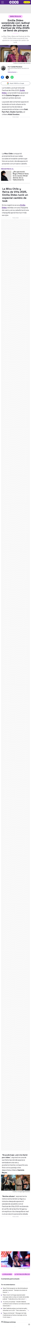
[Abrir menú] (2, 2)
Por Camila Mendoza (15, 67)
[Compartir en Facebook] (2, 77)
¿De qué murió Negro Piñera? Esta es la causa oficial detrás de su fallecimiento (21, 176)
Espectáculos (15, 16)
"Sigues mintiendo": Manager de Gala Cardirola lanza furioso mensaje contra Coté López (15, 1315)
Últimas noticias (9, 1322)
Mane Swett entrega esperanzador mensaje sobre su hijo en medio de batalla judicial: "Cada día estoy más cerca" (16, 1297)
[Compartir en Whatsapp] (12, 77)
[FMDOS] (14, 2)
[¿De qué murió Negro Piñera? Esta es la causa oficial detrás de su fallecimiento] (6, 176)
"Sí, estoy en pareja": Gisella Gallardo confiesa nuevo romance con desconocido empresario (16, 1304)
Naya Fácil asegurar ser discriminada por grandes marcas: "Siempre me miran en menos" (15, 1290)
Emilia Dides (8, 1274)
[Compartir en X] (7, 77)
